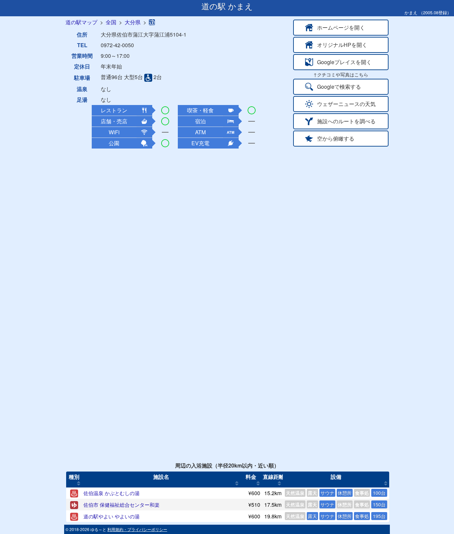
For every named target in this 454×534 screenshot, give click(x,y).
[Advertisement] (227, 197)
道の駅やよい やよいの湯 (111, 516)
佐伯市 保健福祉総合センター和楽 (121, 504)
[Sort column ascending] (78, 483)
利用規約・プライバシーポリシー (137, 529)
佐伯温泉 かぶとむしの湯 (111, 492)
